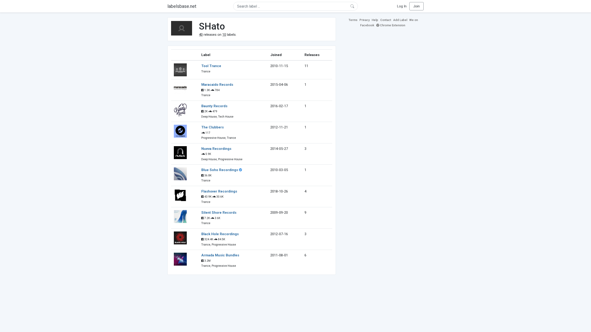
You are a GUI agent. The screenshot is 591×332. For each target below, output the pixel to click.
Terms (353, 20)
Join (416, 6)
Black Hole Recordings (220, 234)
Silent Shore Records (218, 212)
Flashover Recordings (219, 191)
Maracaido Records (217, 85)
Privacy (364, 20)
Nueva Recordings (216, 149)
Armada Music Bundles (220, 255)
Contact (385, 20)
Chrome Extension (392, 25)
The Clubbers (212, 127)
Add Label (400, 20)
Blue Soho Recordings (219, 170)
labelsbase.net (181, 6)
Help (375, 20)
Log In (402, 6)
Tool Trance (211, 66)
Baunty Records (214, 106)
